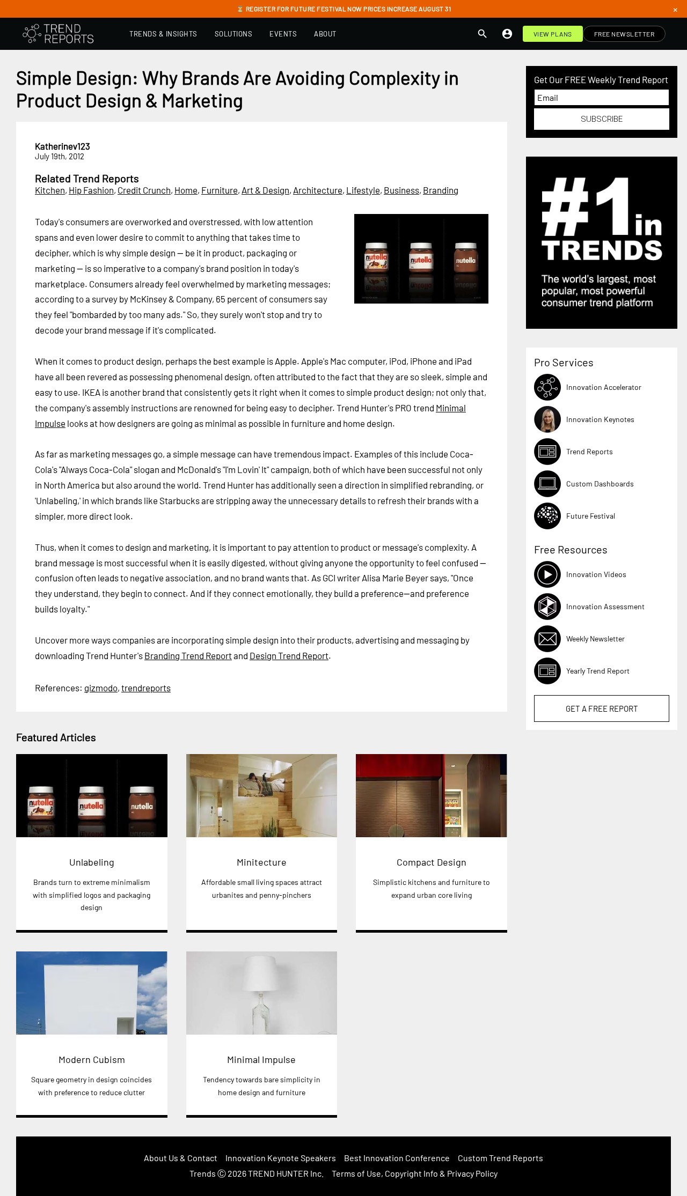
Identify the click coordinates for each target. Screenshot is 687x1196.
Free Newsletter (624, 34)
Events (283, 33)
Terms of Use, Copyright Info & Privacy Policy (415, 1173)
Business (401, 189)
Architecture (317, 189)
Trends (202, 1173)
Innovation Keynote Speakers (280, 1158)
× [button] (675, 9)
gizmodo (101, 687)
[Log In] (507, 34)
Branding (440, 189)
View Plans (552, 34)
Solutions (234, 33)
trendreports (146, 687)
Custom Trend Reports (500, 1158)
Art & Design (265, 189)
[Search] (482, 34)
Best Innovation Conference (397, 1158)
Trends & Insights (163, 33)
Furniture (219, 189)
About (325, 33)
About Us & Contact (180, 1158)
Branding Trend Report (188, 655)
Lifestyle (363, 189)
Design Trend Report (289, 655)
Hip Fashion (91, 189)
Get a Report (602, 708)
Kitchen (50, 189)
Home (186, 189)
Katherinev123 (62, 146)
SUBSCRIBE (602, 119)
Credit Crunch (144, 189)
